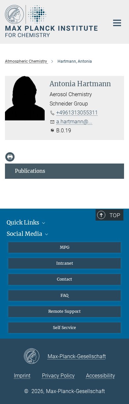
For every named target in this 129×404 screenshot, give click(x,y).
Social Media (25, 234)
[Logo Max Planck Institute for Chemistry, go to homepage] (52, 21)
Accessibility (100, 375)
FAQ (64, 295)
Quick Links (24, 222)
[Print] (10, 157)
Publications (30, 171)
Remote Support (64, 311)
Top (114, 215)
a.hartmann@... (74, 121)
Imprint (22, 375)
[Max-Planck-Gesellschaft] (35, 357)
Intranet (64, 263)
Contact (64, 279)
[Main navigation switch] (117, 23)
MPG (64, 247)
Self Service (64, 327)
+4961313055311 (77, 112)
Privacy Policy (58, 375)
